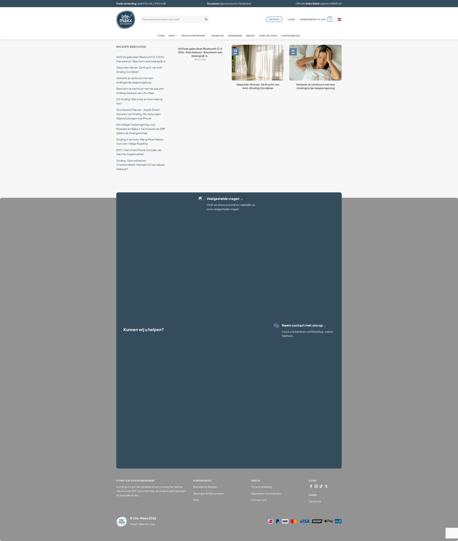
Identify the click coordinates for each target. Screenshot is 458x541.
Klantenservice (290, 35)
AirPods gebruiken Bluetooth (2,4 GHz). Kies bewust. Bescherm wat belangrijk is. (200, 52)
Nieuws (250, 35)
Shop (172, 35)
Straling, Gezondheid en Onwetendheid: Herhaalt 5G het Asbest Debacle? (140, 165)
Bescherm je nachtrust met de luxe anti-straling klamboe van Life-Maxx (140, 90)
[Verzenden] (206, 19)
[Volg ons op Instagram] (316, 486)
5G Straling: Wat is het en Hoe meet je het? (139, 101)
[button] (291, 19)
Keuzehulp (217, 35)
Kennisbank (235, 35)
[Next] (342, 73)
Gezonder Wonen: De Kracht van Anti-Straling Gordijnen (258, 86)
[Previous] (173, 73)
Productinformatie (193, 35)
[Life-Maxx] (125, 19)
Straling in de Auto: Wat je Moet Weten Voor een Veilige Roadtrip (139, 141)
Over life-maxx (268, 35)
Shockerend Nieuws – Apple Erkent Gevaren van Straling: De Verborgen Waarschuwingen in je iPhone (138, 114)
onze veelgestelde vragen (223, 209)
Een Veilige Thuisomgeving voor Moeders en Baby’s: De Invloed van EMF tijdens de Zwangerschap (140, 129)
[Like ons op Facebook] (311, 486)
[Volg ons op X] (326, 486)
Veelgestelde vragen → (225, 198)
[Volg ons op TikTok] (321, 486)
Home (161, 35)
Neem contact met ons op (304, 325)
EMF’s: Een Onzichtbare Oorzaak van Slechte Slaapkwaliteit (138, 152)
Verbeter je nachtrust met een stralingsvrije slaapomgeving (315, 86)
